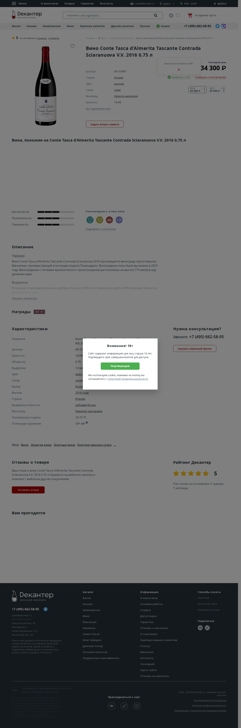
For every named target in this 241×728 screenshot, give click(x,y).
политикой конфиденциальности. (128, 379)
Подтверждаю (120, 366)
